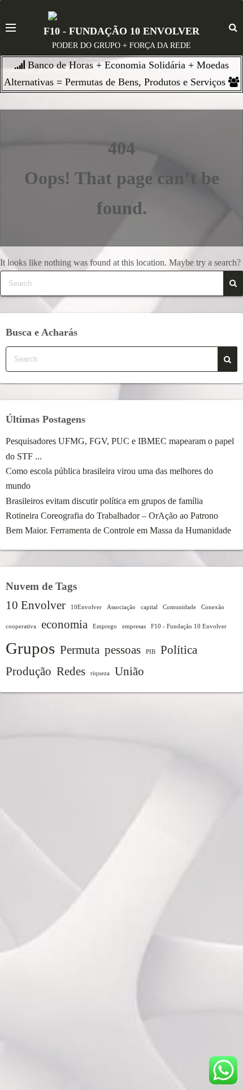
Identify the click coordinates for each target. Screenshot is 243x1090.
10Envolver (86, 607)
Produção (28, 671)
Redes (71, 671)
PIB (150, 652)
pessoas (123, 650)
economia (64, 624)
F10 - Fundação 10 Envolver (189, 626)
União (129, 671)
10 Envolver (36, 605)
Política (178, 650)
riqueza (100, 673)
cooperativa (21, 626)
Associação (121, 607)
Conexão (212, 607)
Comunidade (179, 607)
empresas (134, 626)
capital (149, 607)
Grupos (30, 648)
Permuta (79, 650)
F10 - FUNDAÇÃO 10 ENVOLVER (121, 31)
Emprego (105, 626)
